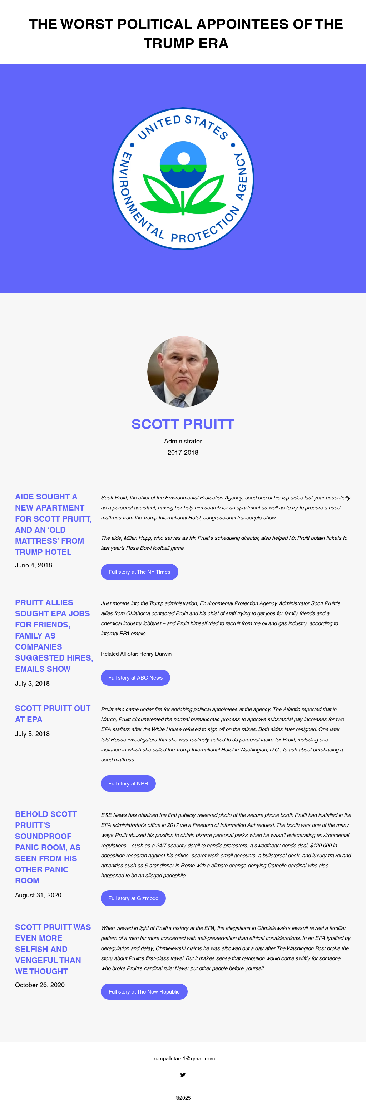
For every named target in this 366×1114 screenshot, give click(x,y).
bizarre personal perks (222, 835)
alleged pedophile (165, 875)
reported (311, 709)
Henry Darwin (155, 654)
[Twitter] (183, 1074)
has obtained (143, 815)
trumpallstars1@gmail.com (183, 1058)
